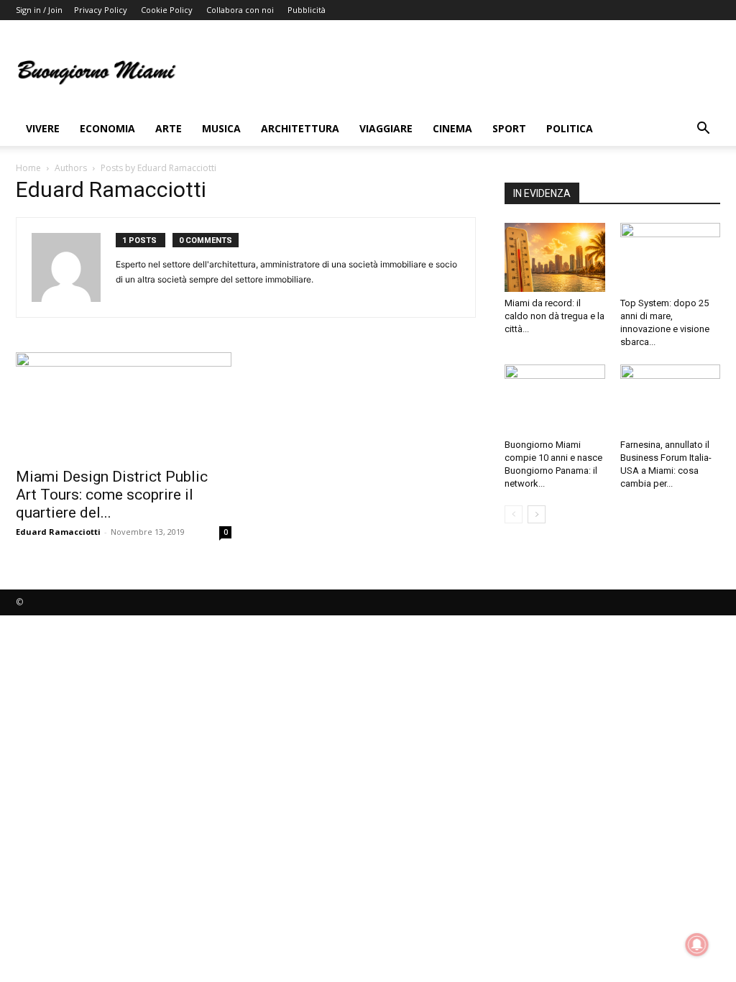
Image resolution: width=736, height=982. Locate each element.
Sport (509, 128)
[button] (703, 130)
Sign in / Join (39, 9)
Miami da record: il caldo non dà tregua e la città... (554, 316)
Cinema (452, 128)
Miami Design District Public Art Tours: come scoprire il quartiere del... (112, 494)
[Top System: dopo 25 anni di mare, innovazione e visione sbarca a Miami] (670, 257)
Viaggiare (386, 128)
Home (28, 168)
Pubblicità (307, 9)
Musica (221, 128)
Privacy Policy (100, 9)
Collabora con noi (240, 9)
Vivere (43, 128)
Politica (569, 128)
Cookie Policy (167, 9)
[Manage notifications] (697, 944)
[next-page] (537, 514)
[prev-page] (514, 514)
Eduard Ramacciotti (58, 531)
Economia (107, 128)
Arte (168, 128)
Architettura (300, 128)
